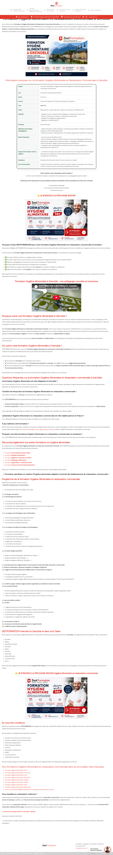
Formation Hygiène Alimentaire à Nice (16, 785)
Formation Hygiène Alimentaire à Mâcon (17, 782)
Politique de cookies (26, 853)
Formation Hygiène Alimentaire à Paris (16, 770)
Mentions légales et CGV (13, 853)
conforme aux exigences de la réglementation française (38, 429)
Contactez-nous (93, 17)
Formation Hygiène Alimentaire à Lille (16, 775)
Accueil (3, 853)
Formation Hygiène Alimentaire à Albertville (18, 787)
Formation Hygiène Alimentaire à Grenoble (17, 772)
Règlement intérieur (39, 853)
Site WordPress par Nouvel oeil (104, 853)
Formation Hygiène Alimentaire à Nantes (17, 780)
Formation (17, 453)
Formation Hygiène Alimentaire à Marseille (17, 777)
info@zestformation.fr (81, 848)
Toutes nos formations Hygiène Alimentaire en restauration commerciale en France (29, 789)
